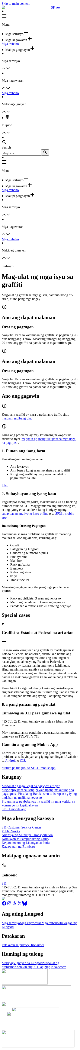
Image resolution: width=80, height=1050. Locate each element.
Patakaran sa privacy (15, 945)
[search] (45, 152)
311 (4, 883)
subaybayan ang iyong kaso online (25, 513)
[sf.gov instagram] (9, 905)
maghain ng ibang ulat (17, 418)
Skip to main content (15, 3)
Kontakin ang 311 (26, 967)
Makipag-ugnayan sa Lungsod (22, 963)
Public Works (11, 831)
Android (10, 760)
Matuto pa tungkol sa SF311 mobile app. (29, 768)
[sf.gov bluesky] (24, 905)
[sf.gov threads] (14, 905)
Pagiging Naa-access (52, 967)
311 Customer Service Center (21, 827)
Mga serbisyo (11, 923)
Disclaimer (36, 945)
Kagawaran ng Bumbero (18, 846)
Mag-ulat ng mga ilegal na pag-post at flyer (31, 786)
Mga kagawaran (31, 923)
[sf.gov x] (19, 905)
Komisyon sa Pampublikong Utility (25, 839)
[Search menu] (40, 141)
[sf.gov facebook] (4, 905)
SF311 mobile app (14, 809)
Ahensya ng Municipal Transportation (27, 835)
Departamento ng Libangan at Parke (26, 843)
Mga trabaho (10, 44)
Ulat (4, 485)
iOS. (23, 760)
